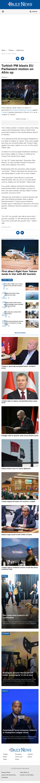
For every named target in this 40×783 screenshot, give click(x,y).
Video (5, 759)
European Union (6, 227)
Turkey (4, 112)
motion (29, 110)
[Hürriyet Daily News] (20, 4)
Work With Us (24, 772)
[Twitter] (22, 58)
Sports (30, 757)
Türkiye (10, 50)
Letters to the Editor (27, 775)
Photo (17, 759)
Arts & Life (18, 757)
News (3, 50)
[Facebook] (17, 58)
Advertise (4, 777)
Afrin (31, 112)
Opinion (30, 754)
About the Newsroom (8, 775)
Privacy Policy (5, 772)
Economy (18, 754)
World (5, 757)
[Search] (30, 11)
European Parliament (18, 110)
